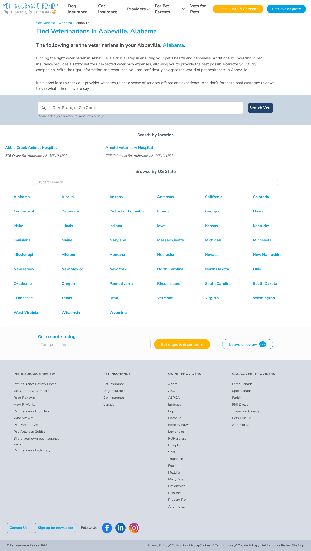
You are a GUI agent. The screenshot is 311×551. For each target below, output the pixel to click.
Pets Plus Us (242, 418)
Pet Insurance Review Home (35, 384)
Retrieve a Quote (286, 9)
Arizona (116, 197)
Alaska (67, 197)
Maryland (117, 240)
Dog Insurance (77, 9)
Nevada (212, 254)
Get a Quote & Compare (238, 9)
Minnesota (262, 240)
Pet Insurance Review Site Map (282, 545)
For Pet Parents (162, 9)
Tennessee (23, 298)
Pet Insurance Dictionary (32, 450)
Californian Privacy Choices (191, 545)
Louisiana (22, 240)
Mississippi (23, 254)
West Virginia (26, 312)
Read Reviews (24, 397)
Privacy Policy (157, 545)
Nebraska (165, 254)
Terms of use (224, 545)
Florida (163, 211)
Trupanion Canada (245, 411)
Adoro (173, 384)
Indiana (115, 226)
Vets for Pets (198, 9)
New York (117, 269)
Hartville (174, 418)
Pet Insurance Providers (32, 411)
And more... (176, 506)
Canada (108, 404)
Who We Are (24, 418)
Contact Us (18, 528)
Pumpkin (174, 445)
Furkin (237, 397)
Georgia (212, 211)
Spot (171, 452)
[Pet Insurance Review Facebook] (107, 528)
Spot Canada (241, 391)
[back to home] (30, 9)
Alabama (65, 23)
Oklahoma (23, 283)
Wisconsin (70, 312)
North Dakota (217, 269)
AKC (171, 391)
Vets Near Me (45, 23)
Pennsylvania (121, 283)
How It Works (24, 404)
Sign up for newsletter (55, 528)
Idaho (18, 226)
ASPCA (174, 397)
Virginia (212, 298)
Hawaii (259, 211)
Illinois (67, 226)
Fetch (172, 465)
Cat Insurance (107, 9)
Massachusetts (170, 240)
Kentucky (261, 226)
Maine (66, 240)
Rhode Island (168, 283)
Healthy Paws (179, 425)
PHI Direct (240, 404)
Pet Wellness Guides (29, 431)
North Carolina (170, 269)
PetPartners (177, 438)
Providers (136, 9)
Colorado (261, 197)
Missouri (69, 254)
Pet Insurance (113, 384)
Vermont (165, 298)
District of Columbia (127, 211)
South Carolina (218, 283)
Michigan (213, 240)
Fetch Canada (242, 384)
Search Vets (260, 107)
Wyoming (118, 312)
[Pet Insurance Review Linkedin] (120, 528)
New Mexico (72, 269)
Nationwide (176, 486)
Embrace (174, 404)
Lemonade (176, 431)
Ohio (257, 269)
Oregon (68, 283)
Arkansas (165, 197)
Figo (171, 411)
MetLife (174, 472)
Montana (117, 254)
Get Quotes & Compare (31, 391)
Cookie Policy (247, 545)
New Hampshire (267, 254)
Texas (66, 298)
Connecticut (24, 211)
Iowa (161, 226)
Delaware (70, 211)
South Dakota (265, 283)
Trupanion (175, 459)
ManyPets (175, 479)
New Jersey (24, 269)
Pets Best (175, 493)
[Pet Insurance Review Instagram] (134, 528)
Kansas (211, 226)
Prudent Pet (177, 499)
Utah (113, 298)
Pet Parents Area (26, 425)
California (214, 197)
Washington (264, 298)
